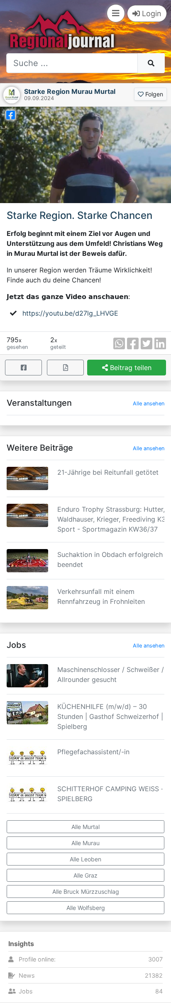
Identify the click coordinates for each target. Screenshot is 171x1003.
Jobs (26, 991)
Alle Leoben (85, 859)
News (27, 975)
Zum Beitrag (85, 489)
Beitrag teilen (129, 367)
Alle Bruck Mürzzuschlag (85, 891)
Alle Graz (85, 875)
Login (150, 13)
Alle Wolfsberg (85, 907)
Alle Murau (85, 842)
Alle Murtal (85, 826)
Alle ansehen (148, 403)
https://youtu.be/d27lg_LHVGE (70, 313)
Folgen (153, 94)
